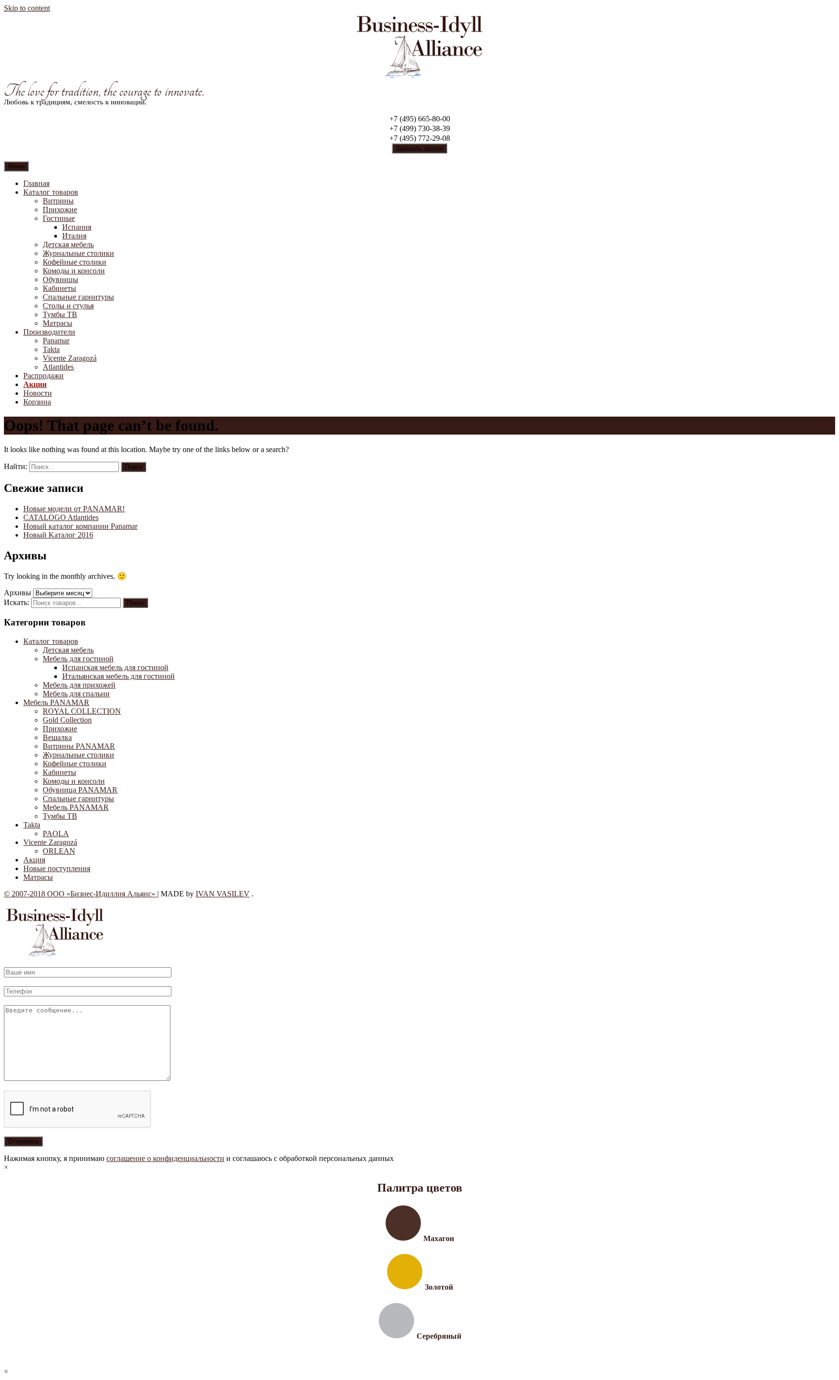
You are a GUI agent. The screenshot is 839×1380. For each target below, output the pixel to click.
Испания (76, 227)
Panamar (56, 341)
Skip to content (27, 8)
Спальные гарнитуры (78, 297)
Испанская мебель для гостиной (115, 667)
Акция (34, 860)
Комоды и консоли (74, 271)
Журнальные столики (78, 253)
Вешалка (57, 737)
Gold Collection (67, 720)
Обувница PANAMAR (80, 790)
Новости (37, 393)
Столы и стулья (68, 306)
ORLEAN (59, 851)
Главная (36, 183)
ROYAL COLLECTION (82, 711)
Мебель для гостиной (78, 659)
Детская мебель (68, 244)
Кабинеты (59, 288)
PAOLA (56, 833)
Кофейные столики (74, 262)
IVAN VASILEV (223, 894)
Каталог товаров (50, 192)
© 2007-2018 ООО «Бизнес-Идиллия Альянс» (80, 894)
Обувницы (60, 279)
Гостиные (59, 218)
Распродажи (43, 375)
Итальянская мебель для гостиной (118, 676)
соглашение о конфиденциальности (165, 1158)
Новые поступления (56, 868)
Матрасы (57, 323)
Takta (51, 349)
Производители (49, 332)
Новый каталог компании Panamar (80, 526)
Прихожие (60, 209)
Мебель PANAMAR (56, 702)
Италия (74, 236)
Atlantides (58, 367)
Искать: (16, 602)
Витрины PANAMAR (79, 746)
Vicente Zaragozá (70, 358)
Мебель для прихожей (79, 685)
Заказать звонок (419, 148)
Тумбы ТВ (60, 314)
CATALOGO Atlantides (61, 517)
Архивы (17, 593)
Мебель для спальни (76, 694)
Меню (16, 166)
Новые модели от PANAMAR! (74, 509)
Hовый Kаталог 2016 (58, 535)
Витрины (58, 201)
